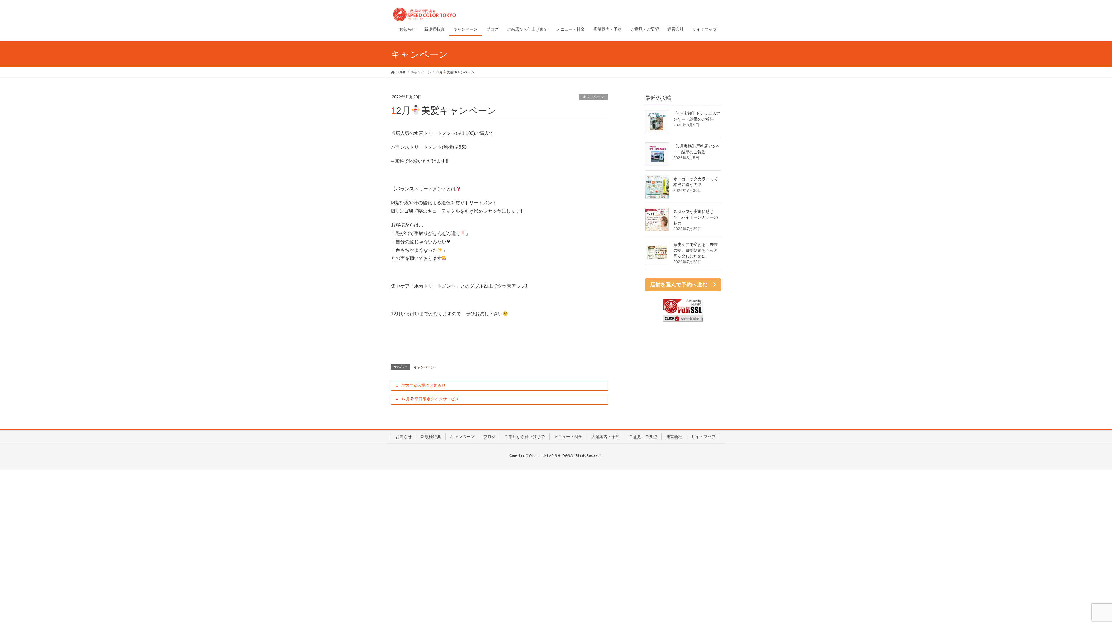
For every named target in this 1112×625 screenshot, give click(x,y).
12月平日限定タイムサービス (430, 399)
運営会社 (674, 436)
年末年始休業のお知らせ (423, 385)
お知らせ (404, 436)
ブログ (489, 436)
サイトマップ (703, 436)
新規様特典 (431, 436)
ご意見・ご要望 (643, 436)
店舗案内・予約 (605, 436)
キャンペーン (593, 97)
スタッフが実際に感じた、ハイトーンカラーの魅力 (695, 217)
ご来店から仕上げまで (524, 436)
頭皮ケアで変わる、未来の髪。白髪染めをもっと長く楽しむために (695, 250)
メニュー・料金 (568, 436)
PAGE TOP (1083, 601)
